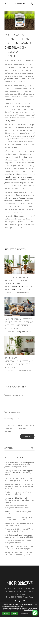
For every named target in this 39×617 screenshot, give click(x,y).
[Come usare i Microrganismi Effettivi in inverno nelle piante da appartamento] (19, 345)
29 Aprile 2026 (10, 292)
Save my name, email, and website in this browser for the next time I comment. (19, 428)
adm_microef (10, 60)
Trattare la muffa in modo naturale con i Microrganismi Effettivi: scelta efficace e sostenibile (18, 486)
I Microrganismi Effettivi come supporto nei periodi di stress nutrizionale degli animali (18, 472)
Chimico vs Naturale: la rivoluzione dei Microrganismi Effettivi (18, 493)
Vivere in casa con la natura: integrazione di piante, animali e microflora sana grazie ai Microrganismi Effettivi (18, 283)
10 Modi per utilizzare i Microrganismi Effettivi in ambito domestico (18, 518)
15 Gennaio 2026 (11, 370)
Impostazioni (24, 613)
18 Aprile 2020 (29, 60)
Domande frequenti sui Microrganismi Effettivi (18, 512)
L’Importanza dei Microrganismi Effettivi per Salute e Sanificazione (18, 530)
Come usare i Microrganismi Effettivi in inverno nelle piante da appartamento (18, 479)
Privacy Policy (28, 597)
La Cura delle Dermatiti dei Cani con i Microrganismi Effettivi (18, 542)
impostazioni (28, 610)
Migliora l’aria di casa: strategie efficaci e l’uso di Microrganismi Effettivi (18, 524)
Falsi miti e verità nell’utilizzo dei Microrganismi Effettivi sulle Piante (16, 507)
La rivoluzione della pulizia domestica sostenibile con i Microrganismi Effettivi (18, 536)
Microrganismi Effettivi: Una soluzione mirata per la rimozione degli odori (18, 553)
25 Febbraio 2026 (11, 331)
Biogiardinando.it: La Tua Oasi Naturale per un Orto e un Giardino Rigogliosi (18, 547)
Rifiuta (14, 613)
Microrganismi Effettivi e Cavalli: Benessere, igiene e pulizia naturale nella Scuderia (19, 500)
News (19, 60)
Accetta (6, 613)
